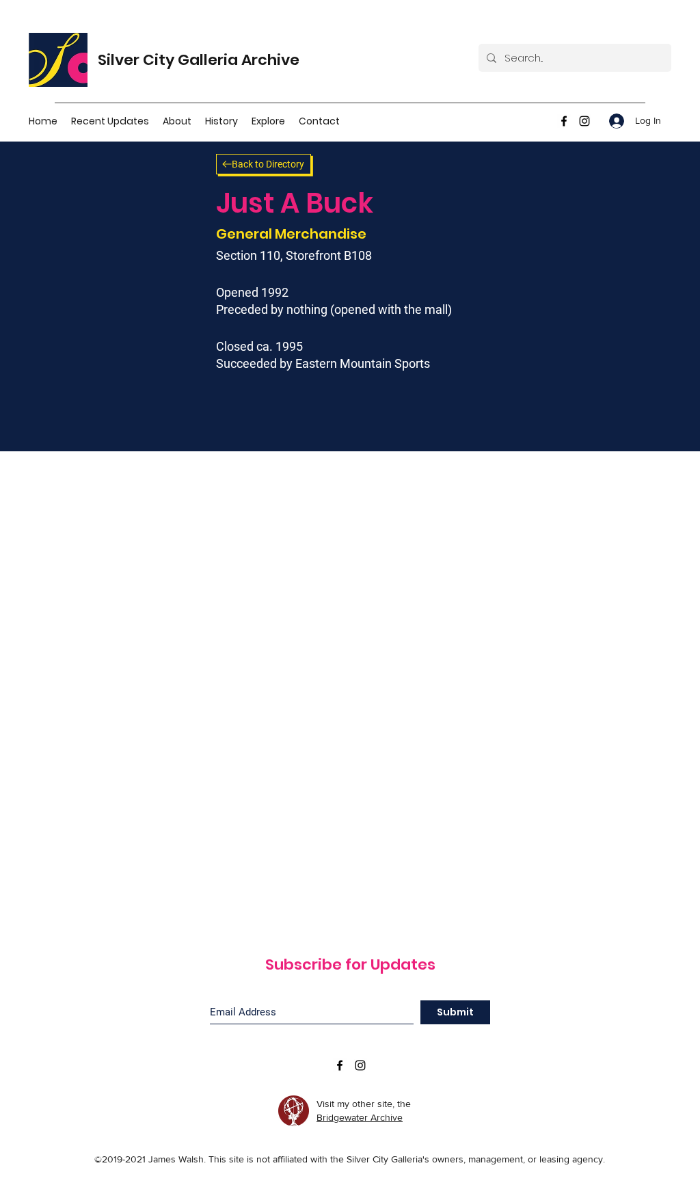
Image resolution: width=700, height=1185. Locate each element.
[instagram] (584, 121)
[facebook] (564, 121)
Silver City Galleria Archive (198, 59)
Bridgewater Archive (360, 1117)
